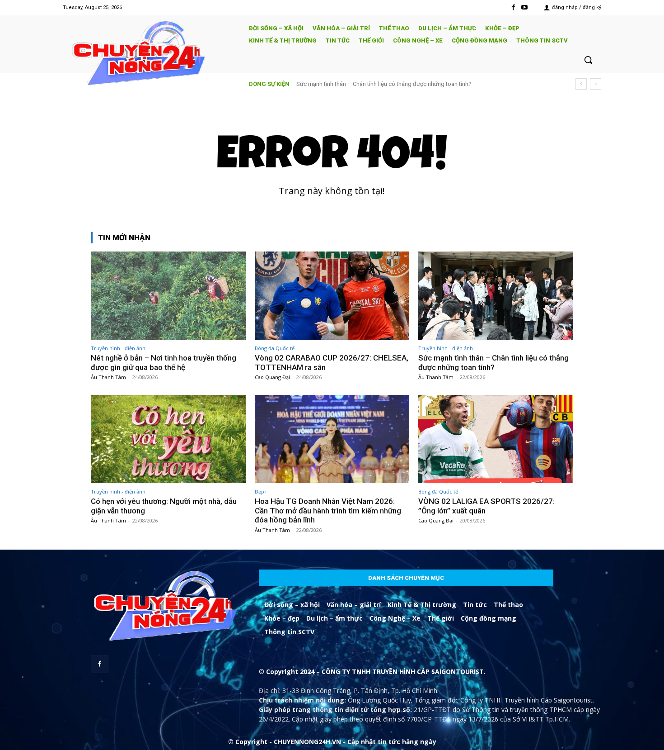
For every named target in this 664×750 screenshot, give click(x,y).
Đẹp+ (261, 491)
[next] (595, 84)
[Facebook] (513, 7)
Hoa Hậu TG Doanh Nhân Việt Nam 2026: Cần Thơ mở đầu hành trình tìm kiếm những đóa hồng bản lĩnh (328, 510)
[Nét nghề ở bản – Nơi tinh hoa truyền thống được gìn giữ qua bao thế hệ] (168, 296)
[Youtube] (524, 7)
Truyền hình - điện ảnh (118, 348)
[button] (588, 60)
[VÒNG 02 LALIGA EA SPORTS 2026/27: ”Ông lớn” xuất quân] (495, 439)
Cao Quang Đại (272, 377)
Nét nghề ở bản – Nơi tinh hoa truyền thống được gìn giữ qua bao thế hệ (163, 362)
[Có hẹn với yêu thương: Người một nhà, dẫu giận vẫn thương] (168, 439)
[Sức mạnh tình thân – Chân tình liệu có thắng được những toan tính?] (495, 296)
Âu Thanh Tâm (108, 377)
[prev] (581, 84)
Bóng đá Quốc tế (275, 348)
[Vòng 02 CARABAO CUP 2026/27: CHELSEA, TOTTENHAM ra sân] (332, 296)
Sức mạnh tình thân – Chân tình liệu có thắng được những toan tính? (384, 84)
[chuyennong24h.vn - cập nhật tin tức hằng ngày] (149, 54)
